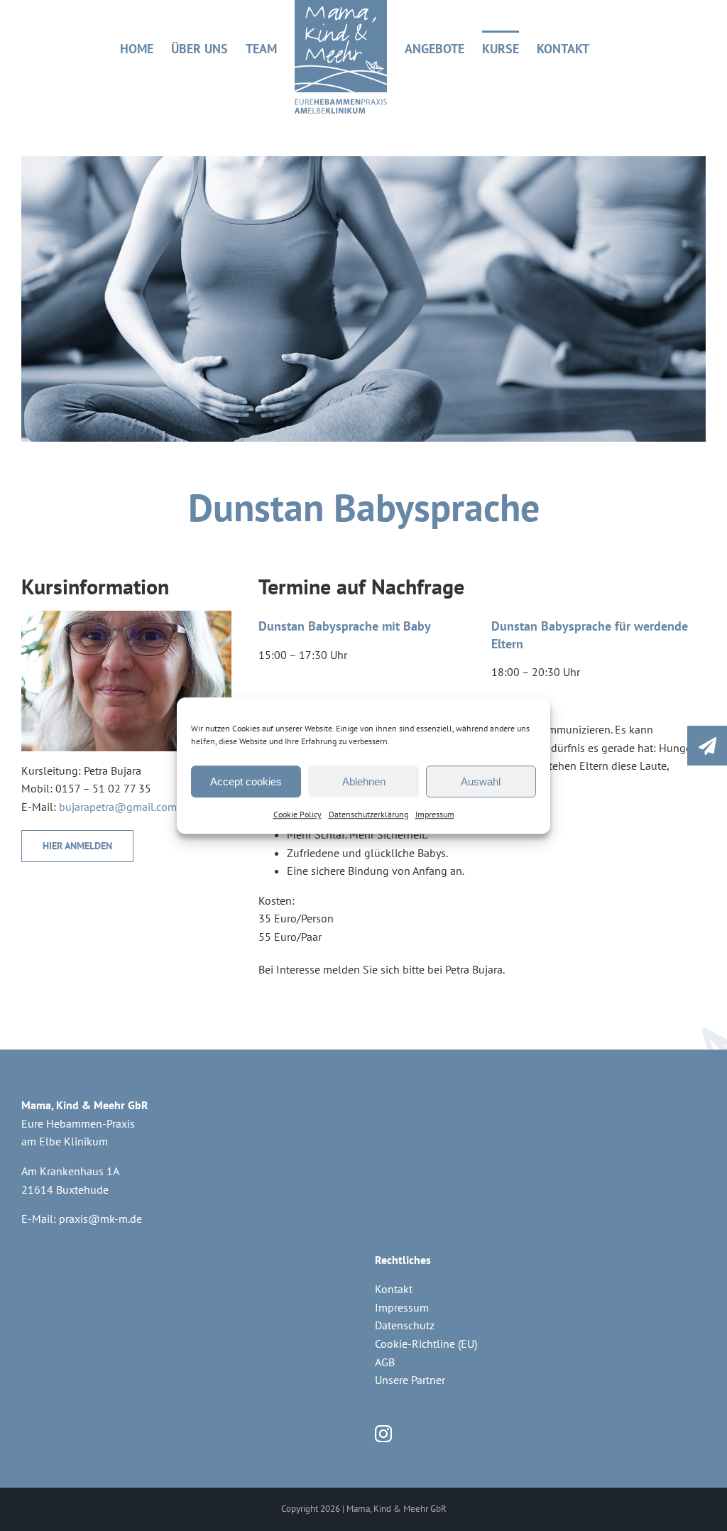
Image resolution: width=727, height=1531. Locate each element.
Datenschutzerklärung (368, 814)
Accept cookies (246, 781)
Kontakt (393, 1289)
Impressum (434, 814)
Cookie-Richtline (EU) (426, 1343)
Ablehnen (364, 781)
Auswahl (481, 781)
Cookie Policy (297, 814)
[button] (707, 746)
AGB (385, 1362)
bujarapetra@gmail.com (118, 807)
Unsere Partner (410, 1380)
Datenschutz (404, 1325)
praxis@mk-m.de (100, 1218)
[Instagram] (383, 1433)
